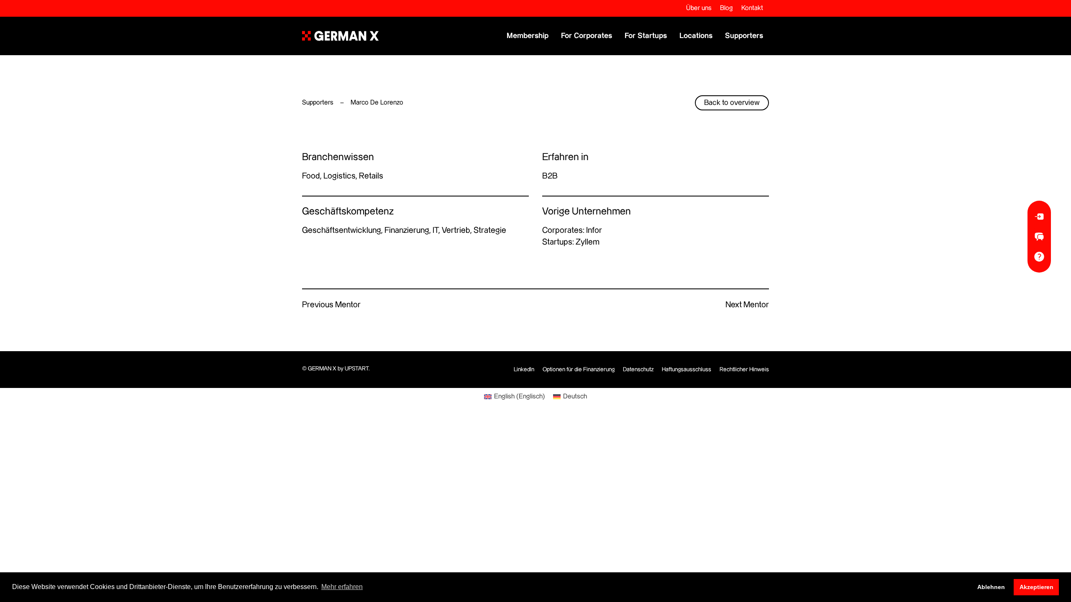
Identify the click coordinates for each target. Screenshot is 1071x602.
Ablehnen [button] (991, 587)
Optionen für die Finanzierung (579, 369)
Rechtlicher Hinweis (744, 369)
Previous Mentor (331, 305)
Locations (695, 35)
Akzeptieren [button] (1036, 587)
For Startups (646, 35)
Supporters (744, 35)
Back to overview (732, 102)
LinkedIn (524, 369)
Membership (527, 35)
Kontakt (752, 8)
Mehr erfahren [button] (342, 586)
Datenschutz (638, 369)
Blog (726, 8)
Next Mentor (747, 305)
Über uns (699, 8)
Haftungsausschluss (686, 369)
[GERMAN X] (340, 36)
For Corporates (586, 35)
